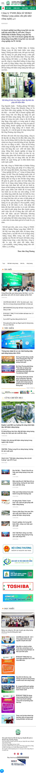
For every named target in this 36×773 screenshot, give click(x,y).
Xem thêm (31, 388)
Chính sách (16, 8)
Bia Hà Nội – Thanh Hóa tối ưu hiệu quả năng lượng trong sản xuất (23, 472)
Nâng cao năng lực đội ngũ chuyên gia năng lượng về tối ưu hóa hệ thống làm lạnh (17, 631)
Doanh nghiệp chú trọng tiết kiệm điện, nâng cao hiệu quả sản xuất (22, 524)
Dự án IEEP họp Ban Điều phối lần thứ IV (15, 319)
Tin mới (8, 269)
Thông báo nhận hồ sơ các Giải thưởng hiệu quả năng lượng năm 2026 (17, 352)
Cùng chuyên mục (14, 398)
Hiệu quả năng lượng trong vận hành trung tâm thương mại (23, 493)
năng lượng (30, 263)
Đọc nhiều (9, 608)
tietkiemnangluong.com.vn (13, 748)
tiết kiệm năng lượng (12, 263)
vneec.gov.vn (22, 748)
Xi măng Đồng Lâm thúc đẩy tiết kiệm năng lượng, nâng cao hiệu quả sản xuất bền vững (18, 432)
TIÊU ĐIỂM (9, 328)
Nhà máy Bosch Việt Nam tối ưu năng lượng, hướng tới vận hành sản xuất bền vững (23, 483)
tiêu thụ (22, 263)
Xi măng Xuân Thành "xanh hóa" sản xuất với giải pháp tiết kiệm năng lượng (23, 502)
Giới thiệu (8, 8)
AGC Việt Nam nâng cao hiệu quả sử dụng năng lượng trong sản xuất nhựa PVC (23, 534)
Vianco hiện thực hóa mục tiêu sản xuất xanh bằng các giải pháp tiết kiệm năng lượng (23, 513)
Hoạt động (25, 8)
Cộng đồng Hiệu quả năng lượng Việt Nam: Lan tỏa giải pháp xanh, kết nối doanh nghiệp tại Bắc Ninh (17, 294)
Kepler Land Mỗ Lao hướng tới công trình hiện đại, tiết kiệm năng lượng (17, 426)
